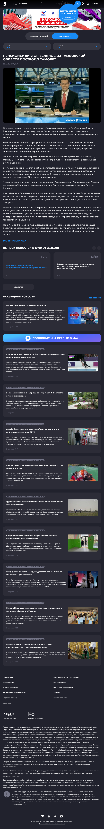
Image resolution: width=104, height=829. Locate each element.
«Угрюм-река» (8, 752)
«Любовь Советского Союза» (69, 750)
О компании (8, 677)
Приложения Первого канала (14, 693)
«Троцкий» (27, 752)
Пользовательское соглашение (66, 677)
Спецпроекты (8, 683)
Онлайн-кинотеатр (10, 688)
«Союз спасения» (89, 750)
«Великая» (36, 752)
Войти (95, 4)
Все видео (7, 703)
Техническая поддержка (63, 688)
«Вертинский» (47, 752)
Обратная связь (60, 683)
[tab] (39, 36)
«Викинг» (19, 752)
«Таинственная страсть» (63, 752)
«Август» (53, 750)
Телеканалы (16, 788)
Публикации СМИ (60, 698)
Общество (18, 287)
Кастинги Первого (10, 698)
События (57, 693)
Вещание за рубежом (35, 718)
